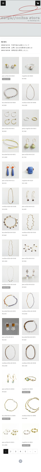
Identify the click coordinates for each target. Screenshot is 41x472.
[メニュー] (3, 3)
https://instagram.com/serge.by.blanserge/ (20, 461)
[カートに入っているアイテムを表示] (37, 3)
